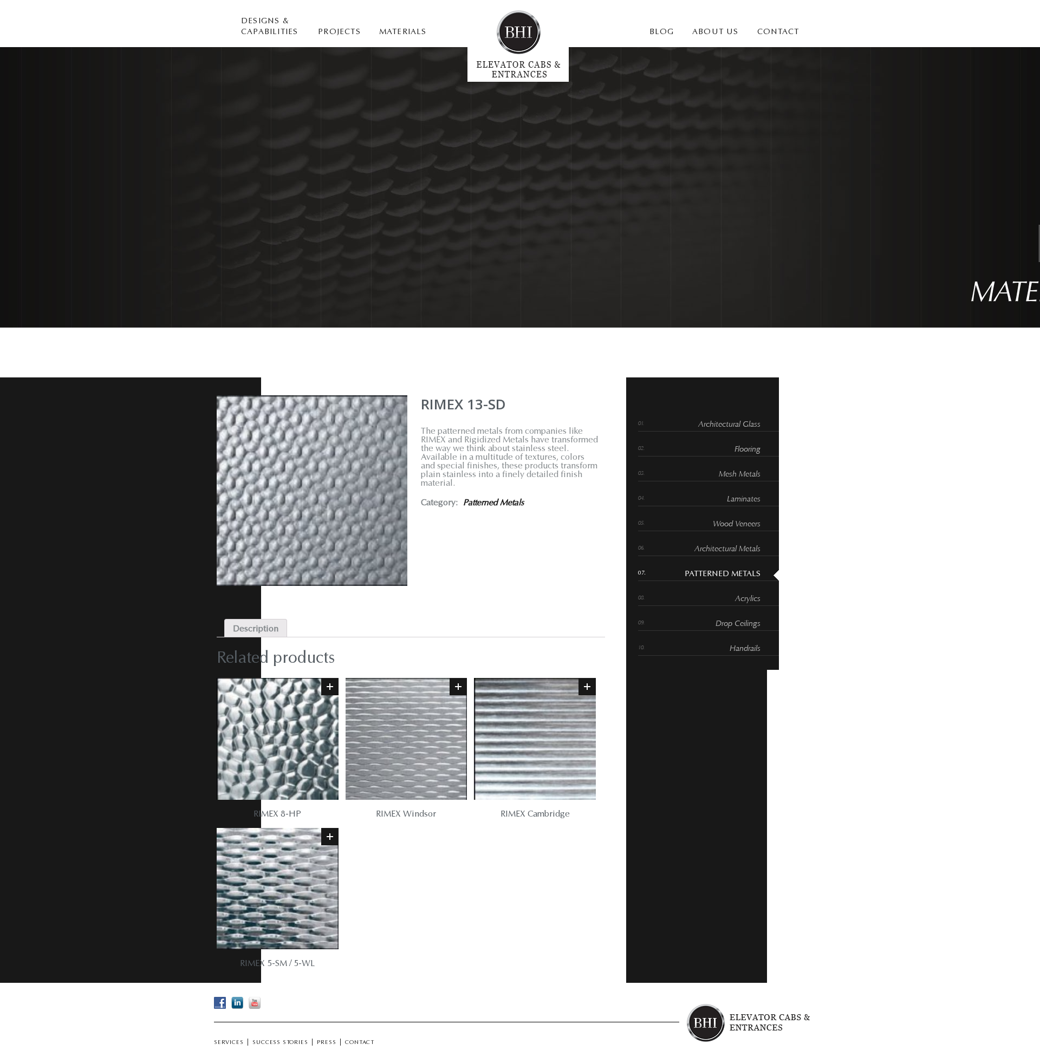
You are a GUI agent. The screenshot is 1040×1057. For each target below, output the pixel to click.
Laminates (743, 499)
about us (715, 32)
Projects (339, 32)
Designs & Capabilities (269, 26)
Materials (403, 32)
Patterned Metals (493, 503)
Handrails (745, 649)
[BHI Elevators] (518, 79)
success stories (280, 1043)
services (228, 1043)
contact (778, 32)
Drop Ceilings (738, 624)
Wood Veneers (736, 524)
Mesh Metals (739, 475)
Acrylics (747, 599)
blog (661, 32)
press (326, 1043)
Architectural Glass (729, 425)
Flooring (747, 450)
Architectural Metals (727, 549)
